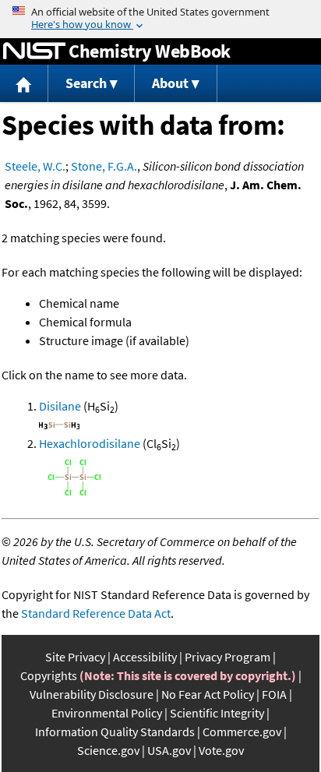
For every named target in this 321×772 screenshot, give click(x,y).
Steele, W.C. (35, 166)
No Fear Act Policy (207, 694)
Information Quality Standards (115, 731)
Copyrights (48, 675)
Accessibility (145, 656)
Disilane (60, 406)
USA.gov (169, 750)
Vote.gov (221, 750)
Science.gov (108, 750)
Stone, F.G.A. (104, 166)
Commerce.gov (242, 731)
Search (86, 83)
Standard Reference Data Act (96, 613)
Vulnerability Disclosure (91, 694)
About (170, 83)
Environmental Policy (106, 713)
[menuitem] (24, 84)
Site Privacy (75, 656)
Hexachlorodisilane (89, 443)
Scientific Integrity (217, 713)
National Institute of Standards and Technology (34, 51)
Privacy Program (227, 656)
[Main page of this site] (24, 84)
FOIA (274, 694)
